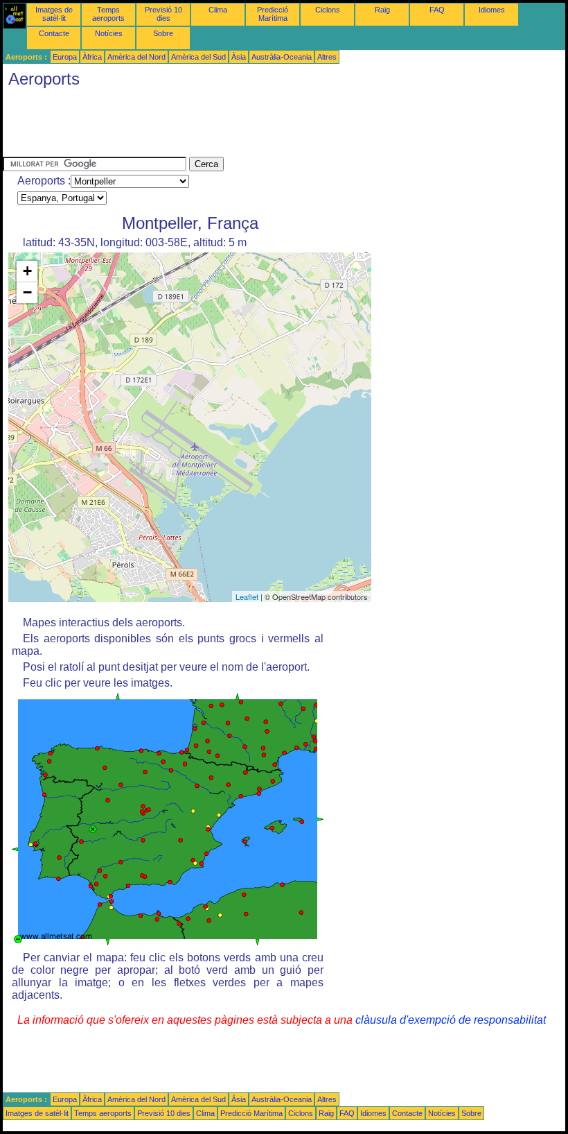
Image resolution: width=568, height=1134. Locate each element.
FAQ (437, 10)
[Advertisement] (255, 125)
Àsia (238, 57)
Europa (65, 57)
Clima (217, 10)
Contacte (54, 33)
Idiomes (492, 10)
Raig (382, 10)
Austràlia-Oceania (281, 57)
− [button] (27, 292)
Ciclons (327, 10)
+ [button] (27, 271)
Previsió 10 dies (163, 14)
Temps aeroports (108, 14)
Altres (327, 57)
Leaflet (247, 596)
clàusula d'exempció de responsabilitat (450, 1020)
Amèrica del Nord (136, 57)
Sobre (163, 33)
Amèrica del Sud (198, 57)
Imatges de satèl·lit (54, 14)
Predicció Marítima (272, 14)
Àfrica (92, 57)
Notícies (109, 33)
